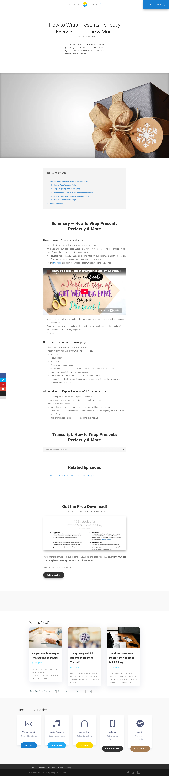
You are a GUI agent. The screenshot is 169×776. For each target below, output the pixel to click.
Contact (60, 768)
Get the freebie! (53, 575)
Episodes (94, 4)
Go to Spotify (140, 749)
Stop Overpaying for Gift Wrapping (67, 189)
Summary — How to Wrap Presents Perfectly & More (70, 181)
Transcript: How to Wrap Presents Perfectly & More (69, 196)
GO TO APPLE (56, 745)
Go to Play (84, 745)
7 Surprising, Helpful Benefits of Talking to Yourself (81, 658)
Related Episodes (56, 204)
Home (68, 4)
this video (57, 263)
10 (73, 691)
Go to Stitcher (112, 749)
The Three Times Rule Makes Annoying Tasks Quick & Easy (121, 658)
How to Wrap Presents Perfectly (66, 185)
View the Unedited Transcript (65, 200)
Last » (88, 691)
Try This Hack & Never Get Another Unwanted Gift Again (70, 476)
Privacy (68, 768)
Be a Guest (51, 768)
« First (44, 691)
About (77, 4)
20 (77, 691)
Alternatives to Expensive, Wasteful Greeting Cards (73, 192)
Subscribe (156, 4)
